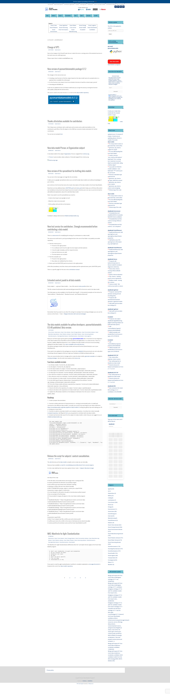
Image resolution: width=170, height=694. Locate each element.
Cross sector (73, 27)
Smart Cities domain (66, 332)
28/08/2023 (50, 150)
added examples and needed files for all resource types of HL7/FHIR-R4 (115, 334)
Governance (57, 49)
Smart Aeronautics (63, 29)
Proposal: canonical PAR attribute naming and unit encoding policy (115, 293)
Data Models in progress (114, 64)
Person (51, 157)
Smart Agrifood (63, 25)
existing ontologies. (52, 358)
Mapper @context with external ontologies (75, 314)
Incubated (82, 29)
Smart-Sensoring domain (88, 334)
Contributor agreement (69, 4)
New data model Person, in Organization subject (66, 148)
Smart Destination (92, 27)
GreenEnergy (111, 513)
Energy (110, 507)
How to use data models (99, 4)
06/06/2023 (50, 232)
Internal (110, 516)
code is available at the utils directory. (74, 344)
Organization (67, 154)
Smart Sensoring (63, 27)
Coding (110, 498)
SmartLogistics (87, 336)
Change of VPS (53, 47)
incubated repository (52, 413)
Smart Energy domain (76, 332)
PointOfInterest (112, 520)
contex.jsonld (81, 286)
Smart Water (73, 25)
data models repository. (67, 566)
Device (109, 504)
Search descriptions (58, 4)
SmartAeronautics (52, 336)
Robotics (110, 522)
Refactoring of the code (115, 190)
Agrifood (110, 489)
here (95, 1)
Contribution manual (111, 4)
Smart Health (82, 27)
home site (77, 358)
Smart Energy (82, 25)
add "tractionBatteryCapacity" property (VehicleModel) (114, 328)
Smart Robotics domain (65, 334)
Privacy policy (50, 670)
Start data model (114, 61)
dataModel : (112, 424)
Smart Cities (54, 25)
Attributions (90, 4)
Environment (111, 509)
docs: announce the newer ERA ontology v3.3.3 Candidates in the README (115, 390)
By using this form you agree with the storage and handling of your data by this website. (115, 98)
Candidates (92, 29)
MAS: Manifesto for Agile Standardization (63, 534)
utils (51, 462)
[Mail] (118, 7)
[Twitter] (115, 7)
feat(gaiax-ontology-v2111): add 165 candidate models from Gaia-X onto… (115, 597)
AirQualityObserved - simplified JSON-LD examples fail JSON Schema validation (115, 215)
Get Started (50, 4)
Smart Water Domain (76, 334)
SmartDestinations (73, 336)
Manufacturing (111, 518)
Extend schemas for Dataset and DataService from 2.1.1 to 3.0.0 (115, 367)
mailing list (80, 351)
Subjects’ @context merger (87, 468)
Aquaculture (111, 493)
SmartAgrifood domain (62, 336)
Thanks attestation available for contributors (64, 121)
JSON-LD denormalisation (115, 274)
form (67, 413)
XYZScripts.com (90, 683)
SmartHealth (81, 336)
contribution (111, 500)
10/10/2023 (50, 123)
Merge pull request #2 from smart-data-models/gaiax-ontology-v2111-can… (115, 577)
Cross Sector (51, 332)
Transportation (112, 558)
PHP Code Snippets (80, 683)
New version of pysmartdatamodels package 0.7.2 (66, 69)
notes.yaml (79, 188)
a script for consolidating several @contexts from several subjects (77, 465)
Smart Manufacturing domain (115, 533)
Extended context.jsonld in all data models (64, 280)
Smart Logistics (92, 25)
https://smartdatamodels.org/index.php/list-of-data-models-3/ (63, 407)
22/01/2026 (50, 49)
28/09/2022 (50, 458)
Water (109, 562)
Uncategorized (111, 560)
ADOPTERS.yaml (69, 188)
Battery (110, 495)
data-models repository (83, 92)
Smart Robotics (54, 27)
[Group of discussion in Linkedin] (123, 7)
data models (63, 462)
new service (56, 235)
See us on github (120, 4)
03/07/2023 (50, 173)
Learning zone (83, 4)
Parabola (85, 680)
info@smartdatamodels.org (71, 216)
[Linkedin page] (121, 7)
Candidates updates (116, 571)
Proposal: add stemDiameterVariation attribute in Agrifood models (115, 299)
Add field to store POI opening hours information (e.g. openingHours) (115, 242)
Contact (77, 4)
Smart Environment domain (88, 332)
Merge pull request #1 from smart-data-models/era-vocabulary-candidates (115, 645)
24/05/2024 (50, 71)
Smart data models (113, 79)
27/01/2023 (50, 330)
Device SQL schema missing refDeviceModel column (114, 270)
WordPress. (90, 680)
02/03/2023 (50, 282)
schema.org (86, 154)
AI (108, 491)
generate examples (90, 356)
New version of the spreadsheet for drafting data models (69, 171)
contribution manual (74, 269)
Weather (110, 564)
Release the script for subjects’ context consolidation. (68, 456)
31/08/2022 (50, 536)
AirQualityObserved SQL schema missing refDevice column (115, 220)
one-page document (94, 564)
